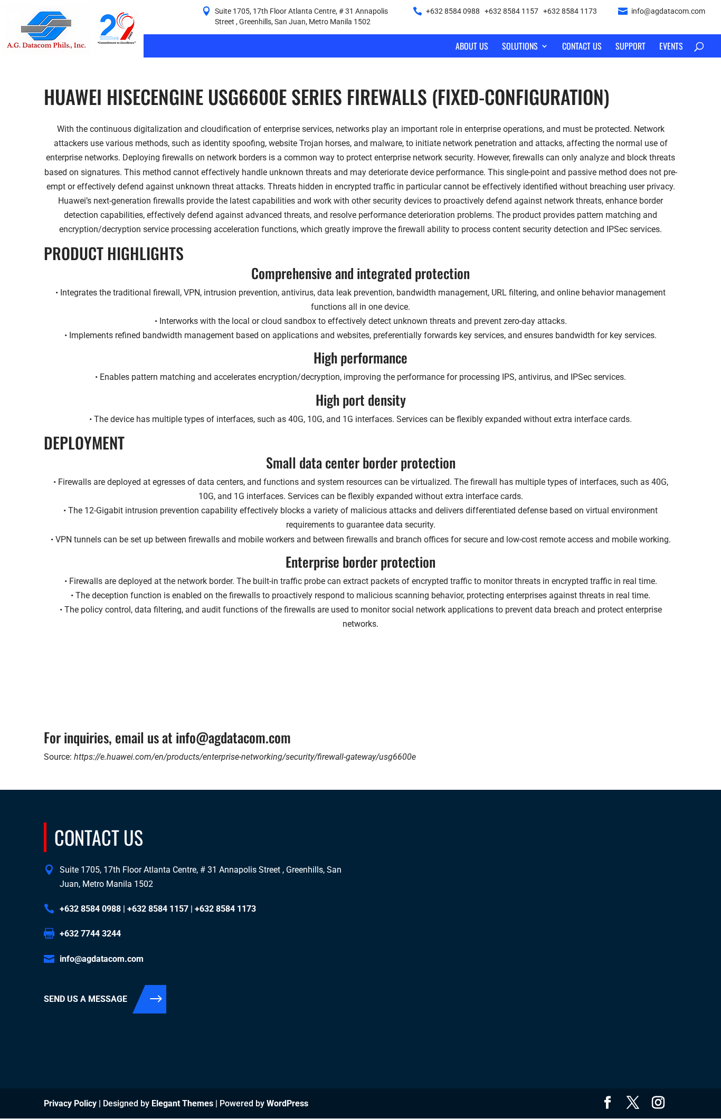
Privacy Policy (70, 1103)
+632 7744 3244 (90, 934)
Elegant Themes (182, 1103)
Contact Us (582, 47)
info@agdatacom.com (668, 11)
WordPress (287, 1103)
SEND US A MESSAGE (85, 999)
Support (630, 47)
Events (671, 47)
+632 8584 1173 (570, 11)
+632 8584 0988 (453, 11)
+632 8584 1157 (511, 11)
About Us (472, 47)
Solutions (520, 47)
